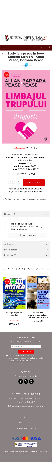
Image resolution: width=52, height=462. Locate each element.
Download (29, 235)
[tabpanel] (26, 107)
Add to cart (34, 182)
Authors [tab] (8, 244)
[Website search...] (49, 47)
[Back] (2, 54)
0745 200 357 (27, 402)
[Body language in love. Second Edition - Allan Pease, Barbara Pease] (26, 107)
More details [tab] (10, 249)
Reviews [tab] (10, 255)
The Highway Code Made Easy (14, 314)
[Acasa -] (26, 38)
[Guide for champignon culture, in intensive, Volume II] (38, 293)
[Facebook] (20, 381)
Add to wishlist (11, 199)
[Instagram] (31, 381)
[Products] (3, 48)
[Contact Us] (35, 47)
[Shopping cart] (42, 47)
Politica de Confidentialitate (21, 360)
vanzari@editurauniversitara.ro (28, 406)
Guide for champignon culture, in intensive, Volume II (38, 315)
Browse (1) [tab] (9, 214)
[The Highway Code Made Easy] (14, 293)
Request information (35, 199)
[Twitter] (26, 381)
